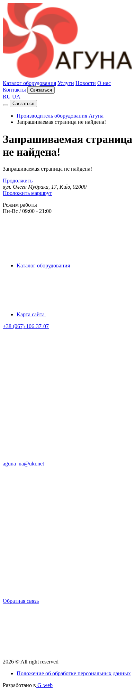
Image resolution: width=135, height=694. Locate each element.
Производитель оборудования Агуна (60, 116)
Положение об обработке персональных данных (74, 673)
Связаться (41, 90)
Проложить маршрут (27, 193)
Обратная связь (21, 601)
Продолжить (18, 180)
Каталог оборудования (29, 83)
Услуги (65, 83)
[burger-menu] (5, 105)
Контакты (14, 90)
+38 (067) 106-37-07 (26, 326)
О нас (104, 83)
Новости (85, 83)
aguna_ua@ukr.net (23, 463)
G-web (44, 685)
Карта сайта (31, 314)
